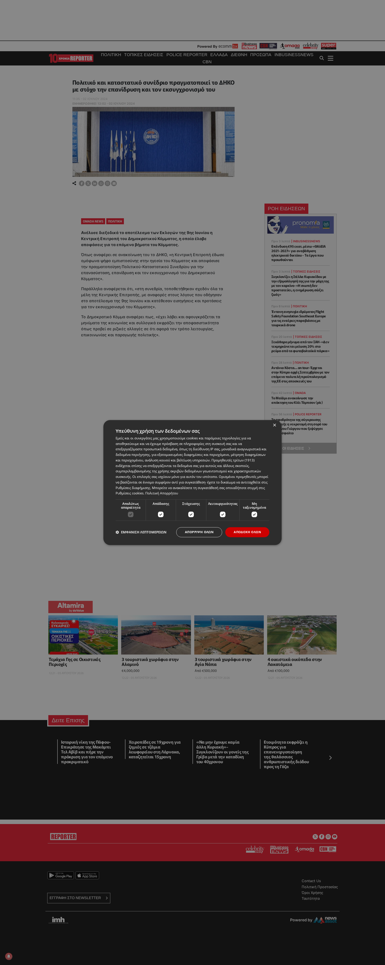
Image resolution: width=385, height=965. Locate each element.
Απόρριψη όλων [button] (199, 532)
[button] (141, 532)
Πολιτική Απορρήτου (161, 493)
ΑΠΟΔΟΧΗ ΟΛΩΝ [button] (247, 532)
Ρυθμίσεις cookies (129, 493)
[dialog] (192, 482)
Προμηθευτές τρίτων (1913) (232, 460)
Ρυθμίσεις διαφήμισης (133, 488)
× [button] (274, 425)
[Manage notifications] (8, 956)
